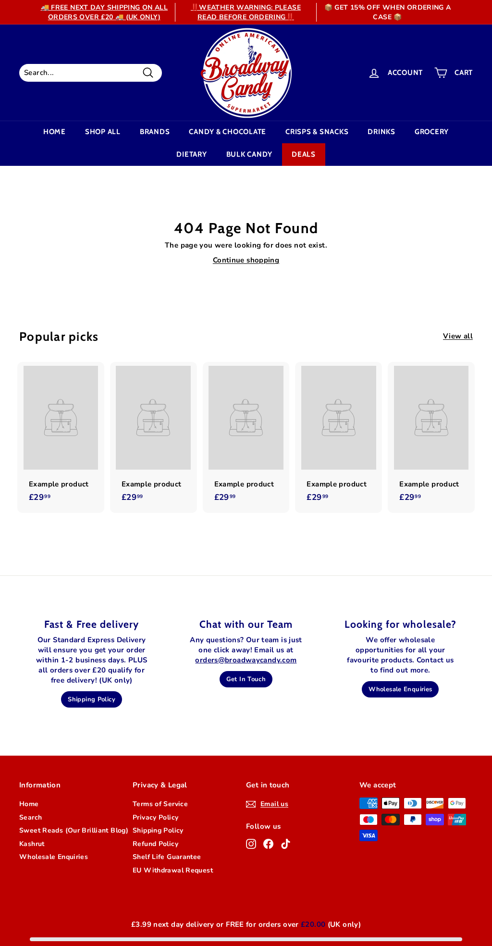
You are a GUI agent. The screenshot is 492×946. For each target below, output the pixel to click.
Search (30, 817)
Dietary (191, 154)
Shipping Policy (91, 699)
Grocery (432, 131)
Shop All (103, 131)
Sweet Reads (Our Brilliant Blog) (73, 830)
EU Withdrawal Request (173, 870)
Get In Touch (246, 679)
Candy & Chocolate (227, 131)
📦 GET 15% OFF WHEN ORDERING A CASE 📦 (387, 12)
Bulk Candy (249, 154)
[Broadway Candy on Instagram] (251, 844)
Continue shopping (246, 260)
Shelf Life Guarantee (167, 856)
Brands (155, 131)
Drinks (381, 131)
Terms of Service (160, 804)
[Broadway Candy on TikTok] (286, 844)
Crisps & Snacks (316, 131)
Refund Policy (155, 843)
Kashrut (32, 843)
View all (458, 336)
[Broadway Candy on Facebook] (268, 844)
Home (54, 131)
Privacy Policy (155, 817)
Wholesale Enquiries (400, 689)
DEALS (304, 154)
